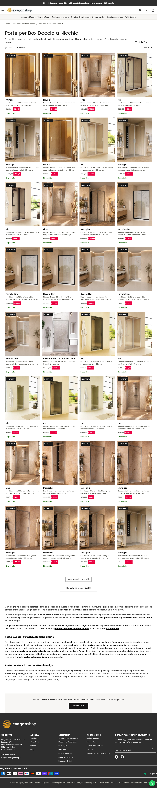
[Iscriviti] (152, 749)
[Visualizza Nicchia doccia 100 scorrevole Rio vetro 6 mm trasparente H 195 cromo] (97, 140)
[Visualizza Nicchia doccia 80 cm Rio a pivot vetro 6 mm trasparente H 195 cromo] (22, 398)
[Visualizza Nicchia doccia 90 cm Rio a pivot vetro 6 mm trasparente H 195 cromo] (97, 398)
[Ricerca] (140, 10)
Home (7, 24)
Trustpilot (150, 773)
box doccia (41, 39)
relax (38, 617)
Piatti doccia (130, 17)
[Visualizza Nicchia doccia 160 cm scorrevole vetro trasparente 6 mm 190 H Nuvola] (22, 75)
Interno (66, 17)
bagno (20, 39)
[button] (20, 47)
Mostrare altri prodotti (79, 579)
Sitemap (90, 749)
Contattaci (34, 742)
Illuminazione (85, 17)
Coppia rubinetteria (115, 17)
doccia (8, 42)
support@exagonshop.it (11, 757)
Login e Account (93, 738)
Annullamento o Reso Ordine (98, 753)
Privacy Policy (92, 742)
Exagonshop (82, 39)
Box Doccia (57, 17)
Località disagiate (65, 757)
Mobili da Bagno (44, 17)
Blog (32, 749)
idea (128, 625)
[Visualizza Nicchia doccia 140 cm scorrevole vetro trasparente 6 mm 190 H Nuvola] (60, 75)
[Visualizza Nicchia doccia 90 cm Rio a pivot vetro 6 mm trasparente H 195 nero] (97, 334)
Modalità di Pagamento (67, 742)
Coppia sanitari (98, 17)
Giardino (74, 17)
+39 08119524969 (8, 754)
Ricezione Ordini (65, 761)
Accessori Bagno (28, 17)
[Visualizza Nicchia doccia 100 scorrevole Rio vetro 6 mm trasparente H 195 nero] (22, 204)
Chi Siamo (34, 738)
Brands (33, 746)
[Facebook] (116, 757)
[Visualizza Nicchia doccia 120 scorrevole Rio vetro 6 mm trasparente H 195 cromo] (134, 334)
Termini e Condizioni (95, 746)
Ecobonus (62, 749)
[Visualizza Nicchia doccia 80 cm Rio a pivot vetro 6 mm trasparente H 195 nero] (60, 398)
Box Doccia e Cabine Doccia (24, 24)
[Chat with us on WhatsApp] (152, 783)
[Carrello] (153, 10)
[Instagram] (122, 757)
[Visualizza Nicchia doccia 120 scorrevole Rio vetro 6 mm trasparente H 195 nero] (134, 75)
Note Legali (62, 746)
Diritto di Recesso (65, 753)
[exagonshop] (18, 10)
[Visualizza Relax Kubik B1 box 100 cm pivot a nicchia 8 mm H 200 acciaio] (60, 334)
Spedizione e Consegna (68, 738)
